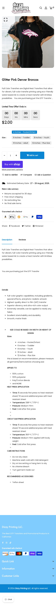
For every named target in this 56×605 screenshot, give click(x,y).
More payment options (12, 169)
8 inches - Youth (41, 137)
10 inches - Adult (20, 143)
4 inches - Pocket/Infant (24, 132)
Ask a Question (44, 174)
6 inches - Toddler (21, 137)
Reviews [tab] (22, 239)
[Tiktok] (10, 542)
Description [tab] (7, 239)
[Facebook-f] (3, 542)
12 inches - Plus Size (41, 143)
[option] (28, 42)
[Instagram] (6, 542)
